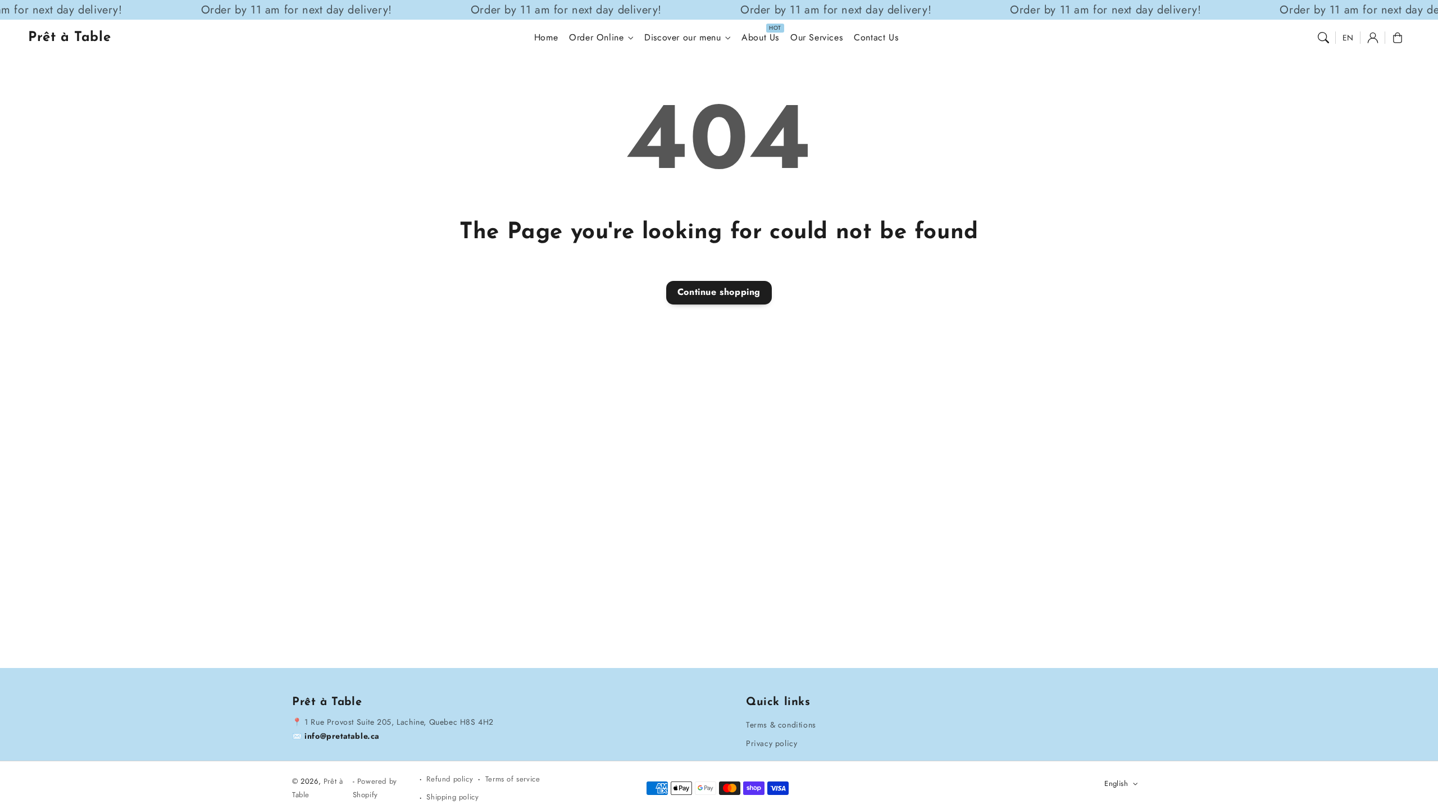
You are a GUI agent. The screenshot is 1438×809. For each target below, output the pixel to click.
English (1116, 783)
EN (1348, 37)
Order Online (596, 38)
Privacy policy (771, 743)
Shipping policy (452, 797)
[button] (1323, 37)
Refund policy (449, 779)
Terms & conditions (781, 724)
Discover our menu (682, 38)
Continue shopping (719, 291)
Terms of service (512, 779)
